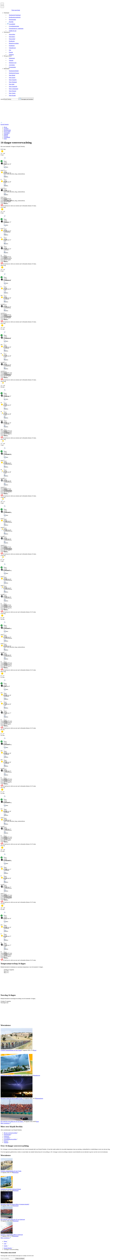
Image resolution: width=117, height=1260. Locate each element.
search (2, 99)
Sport (35, 1050)
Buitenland (15, 1172)
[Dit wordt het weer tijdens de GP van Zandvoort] (16, 1120)
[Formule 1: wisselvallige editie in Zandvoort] (7, 1233)
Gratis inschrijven (20, 1258)
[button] (58, 178)
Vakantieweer (36, 1075)
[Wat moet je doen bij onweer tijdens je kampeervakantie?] (16, 1097)
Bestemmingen (39, 1098)
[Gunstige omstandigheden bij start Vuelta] (16, 1049)
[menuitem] (60, 21)
